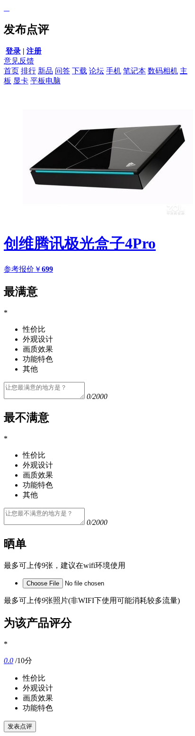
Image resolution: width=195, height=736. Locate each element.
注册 (34, 51)
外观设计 (38, 688)
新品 (45, 71)
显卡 (20, 81)
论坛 (96, 71)
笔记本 (134, 71)
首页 (11, 71)
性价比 (34, 678)
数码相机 (163, 71)
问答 (62, 71)
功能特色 (38, 708)
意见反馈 (19, 61)
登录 (13, 51)
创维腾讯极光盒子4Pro (80, 243)
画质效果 (38, 698)
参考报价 (28, 269)
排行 (28, 71)
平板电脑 (45, 81)
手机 (113, 71)
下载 (79, 71)
